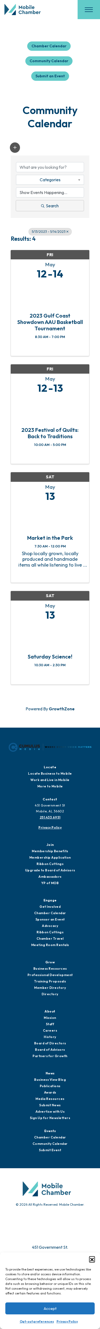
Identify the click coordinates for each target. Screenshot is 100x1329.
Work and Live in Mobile (50, 780)
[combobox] (50, 179)
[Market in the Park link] (50, 517)
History (50, 1037)
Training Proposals (50, 981)
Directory (50, 994)
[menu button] (89, 9)
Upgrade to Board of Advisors (50, 870)
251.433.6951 (50, 817)
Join (50, 845)
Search (52, 205)
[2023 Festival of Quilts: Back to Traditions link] (50, 409)
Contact (50, 799)
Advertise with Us (50, 1111)
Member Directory (50, 988)
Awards (50, 1092)
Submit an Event (50, 76)
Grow (50, 962)
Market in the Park (50, 538)
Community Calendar (49, 60)
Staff (50, 1024)
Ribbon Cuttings (50, 864)
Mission (50, 1018)
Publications (50, 1086)
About (50, 1011)
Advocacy (50, 926)
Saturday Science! (50, 656)
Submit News (50, 1105)
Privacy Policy (67, 1321)
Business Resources (50, 969)
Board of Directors (50, 1043)
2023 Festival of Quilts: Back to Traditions (50, 433)
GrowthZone (62, 708)
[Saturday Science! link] (50, 635)
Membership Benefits (50, 851)
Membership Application (50, 857)
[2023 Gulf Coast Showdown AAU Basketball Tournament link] (50, 295)
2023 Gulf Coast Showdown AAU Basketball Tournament (50, 322)
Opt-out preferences (37, 1321)
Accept (50, 1308)
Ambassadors (50, 877)
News (50, 1073)
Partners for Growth (50, 1056)
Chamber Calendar (48, 46)
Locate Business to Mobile (50, 773)
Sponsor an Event (50, 919)
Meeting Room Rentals (50, 945)
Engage (50, 900)
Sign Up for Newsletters (50, 1118)
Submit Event (50, 1150)
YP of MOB (50, 883)
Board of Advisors (50, 1050)
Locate (50, 767)
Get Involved (50, 907)
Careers (50, 1030)
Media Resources (50, 1099)
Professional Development (50, 975)
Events (50, 1131)
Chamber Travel (50, 938)
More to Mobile (50, 786)
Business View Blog (50, 1080)
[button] (92, 1259)
